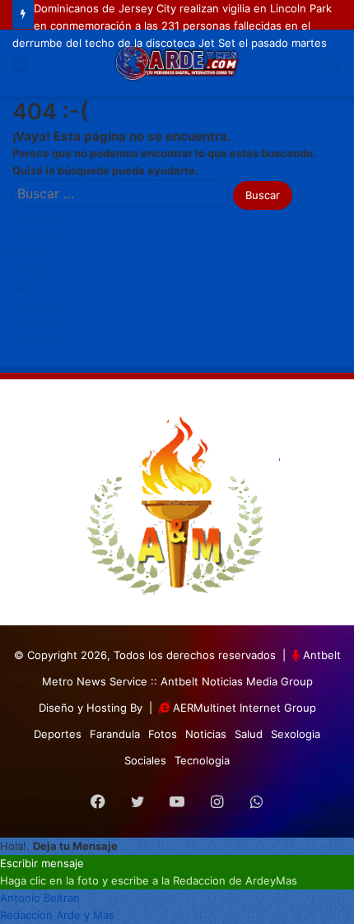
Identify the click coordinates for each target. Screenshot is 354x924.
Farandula (37, 235)
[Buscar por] (333, 69)
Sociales (33, 321)
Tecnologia (40, 339)
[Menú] (20, 69)
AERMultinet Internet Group (244, 707)
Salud (26, 287)
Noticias (33, 269)
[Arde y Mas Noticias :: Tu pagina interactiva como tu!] (177, 63)
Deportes (36, 218)
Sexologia (37, 304)
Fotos (26, 252)
